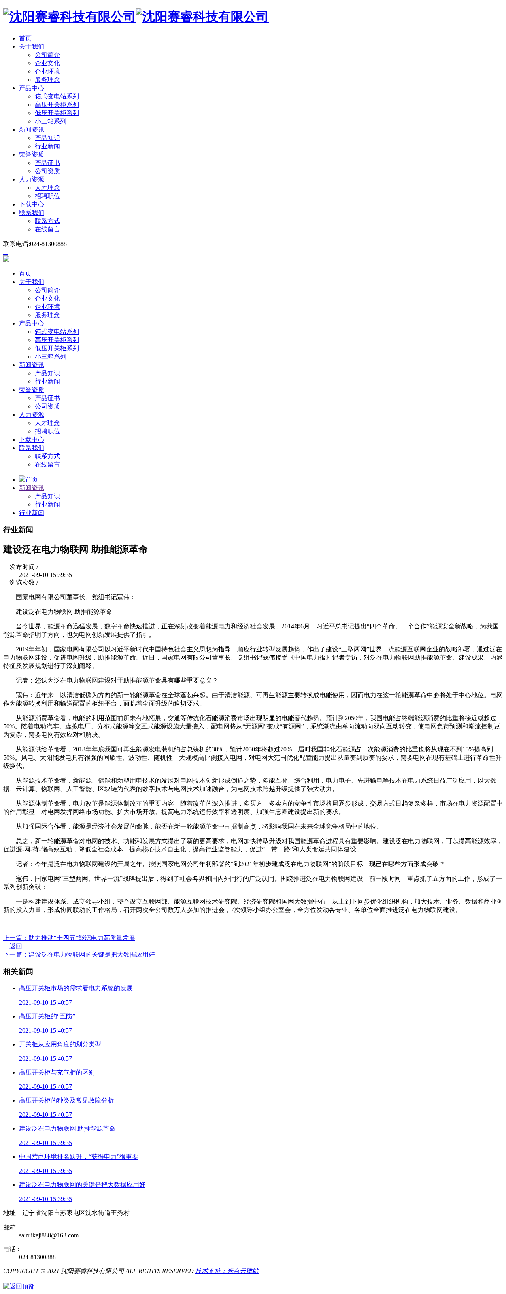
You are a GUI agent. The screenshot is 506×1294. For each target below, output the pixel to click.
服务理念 (47, 79)
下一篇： (79, 954)
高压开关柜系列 (57, 104)
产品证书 (47, 162)
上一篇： (69, 938)
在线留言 (47, 229)
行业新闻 (47, 146)
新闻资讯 (31, 487)
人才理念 (47, 187)
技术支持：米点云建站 (227, 1271)
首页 (31, 479)
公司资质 (47, 171)
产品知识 (47, 137)
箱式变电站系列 (57, 96)
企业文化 (47, 63)
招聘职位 (47, 196)
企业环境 (47, 71)
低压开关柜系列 (57, 113)
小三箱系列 (50, 121)
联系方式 (47, 221)
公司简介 (47, 54)
